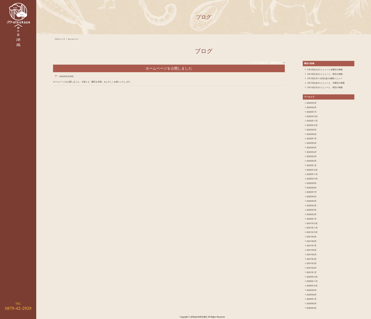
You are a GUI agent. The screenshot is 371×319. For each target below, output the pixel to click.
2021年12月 (312, 223)
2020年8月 (312, 294)
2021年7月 (312, 245)
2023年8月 (312, 134)
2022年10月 (312, 178)
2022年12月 (312, 169)
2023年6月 (312, 142)
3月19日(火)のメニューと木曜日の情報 (325, 69)
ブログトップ (59, 39)
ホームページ (73, 39)
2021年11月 (312, 227)
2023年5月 (312, 147)
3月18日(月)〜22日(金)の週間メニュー (324, 78)
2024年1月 (312, 111)
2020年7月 (312, 298)
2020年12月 (312, 276)
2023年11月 (312, 120)
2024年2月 (312, 107)
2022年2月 (312, 214)
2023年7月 (312, 138)
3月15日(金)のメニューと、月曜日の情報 (326, 82)
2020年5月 (312, 307)
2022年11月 (312, 174)
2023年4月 (312, 151)
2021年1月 (312, 272)
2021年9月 (312, 236)
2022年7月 (312, 191)
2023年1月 (312, 165)
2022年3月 (312, 209)
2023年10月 (312, 125)
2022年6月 (312, 196)
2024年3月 (312, 102)
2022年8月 (312, 187)
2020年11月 (312, 281)
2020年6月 (312, 303)
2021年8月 (312, 241)
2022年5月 (312, 200)
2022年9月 (312, 183)
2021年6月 (312, 249)
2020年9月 (312, 290)
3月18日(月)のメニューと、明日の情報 (325, 73)
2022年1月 (312, 218)
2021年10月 (312, 232)
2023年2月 (312, 160)
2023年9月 (312, 129)
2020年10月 (312, 285)
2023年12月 (312, 116)
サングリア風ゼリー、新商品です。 (267, 62)
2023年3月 (312, 156)
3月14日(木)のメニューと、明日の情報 (325, 87)
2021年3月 (312, 263)
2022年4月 (312, 205)
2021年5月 (312, 254)
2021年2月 (312, 267)
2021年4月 (312, 258)
